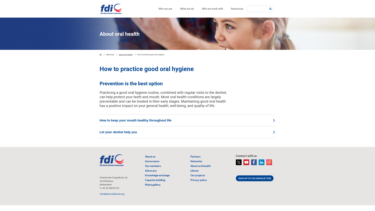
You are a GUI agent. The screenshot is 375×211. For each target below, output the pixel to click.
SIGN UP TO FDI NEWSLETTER (254, 178)
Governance (152, 161)
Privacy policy (198, 180)
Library (194, 170)
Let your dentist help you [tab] (118, 132)
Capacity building (155, 180)
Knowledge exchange (157, 175)
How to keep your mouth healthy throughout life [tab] (135, 120)
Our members (153, 165)
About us (150, 156)
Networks (196, 161)
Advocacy (151, 170)
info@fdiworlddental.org (112, 193)
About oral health (126, 55)
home (101, 54)
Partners (195, 156)
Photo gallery (153, 184)
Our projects (197, 175)
